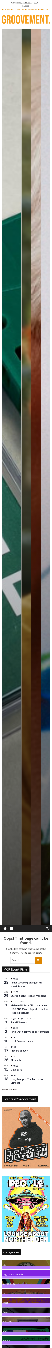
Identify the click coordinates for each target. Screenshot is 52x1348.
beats (6, 1312)
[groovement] (5, 928)
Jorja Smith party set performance (30, 1031)
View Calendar (9, 1089)
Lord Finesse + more (22, 1041)
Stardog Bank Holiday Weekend (28, 995)
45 (4, 1264)
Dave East (16, 1069)
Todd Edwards (19, 1022)
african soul (9, 1283)
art (4, 1293)
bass (5, 1302)
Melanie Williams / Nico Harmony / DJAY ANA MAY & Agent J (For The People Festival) (29, 1009)
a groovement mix (13, 1274)
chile (5, 1330)
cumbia (7, 1340)
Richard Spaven (19, 1050)
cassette (7, 1321)
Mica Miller (17, 1060)
